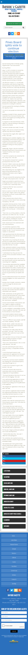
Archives (14, 575)
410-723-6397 (16, 13)
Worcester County (8, 501)
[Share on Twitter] (5, 458)
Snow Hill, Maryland (9, 489)
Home (13, 536)
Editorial (14, 557)
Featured (17, 55)
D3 (13, 636)
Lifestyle (14, 549)
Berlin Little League (9, 508)
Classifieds (6, 520)
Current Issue (14, 571)
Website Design (7, 636)
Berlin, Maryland (8, 483)
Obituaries (6, 526)
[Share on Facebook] (5, 456)
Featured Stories (14, 544)
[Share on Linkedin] (5, 463)
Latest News (7, 471)
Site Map (14, 584)
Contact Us (14, 579)
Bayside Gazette (9, 55)
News (22, 55)
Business (14, 553)
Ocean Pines (7, 477)
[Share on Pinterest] (5, 461)
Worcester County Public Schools (12, 514)
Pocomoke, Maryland (9, 495)
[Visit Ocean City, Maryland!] (14, 641)
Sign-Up (14, 631)
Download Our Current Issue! (14, 24)
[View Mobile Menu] (14, 2)
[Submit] (23, 27)
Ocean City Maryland (19, 636)
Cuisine (14, 562)
